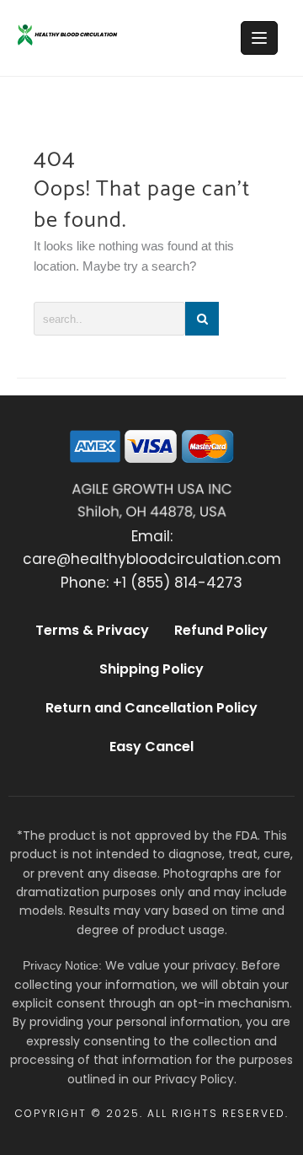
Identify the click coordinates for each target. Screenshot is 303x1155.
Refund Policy (221, 630)
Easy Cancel (151, 746)
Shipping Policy (151, 669)
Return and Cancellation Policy (151, 707)
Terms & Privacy (92, 630)
